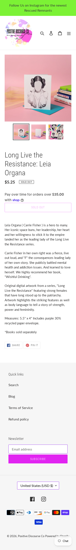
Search (13, 385)
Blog (11, 396)
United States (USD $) (36, 486)
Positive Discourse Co (31, 536)
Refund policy (18, 419)
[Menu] (68, 32)
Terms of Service (20, 408)
